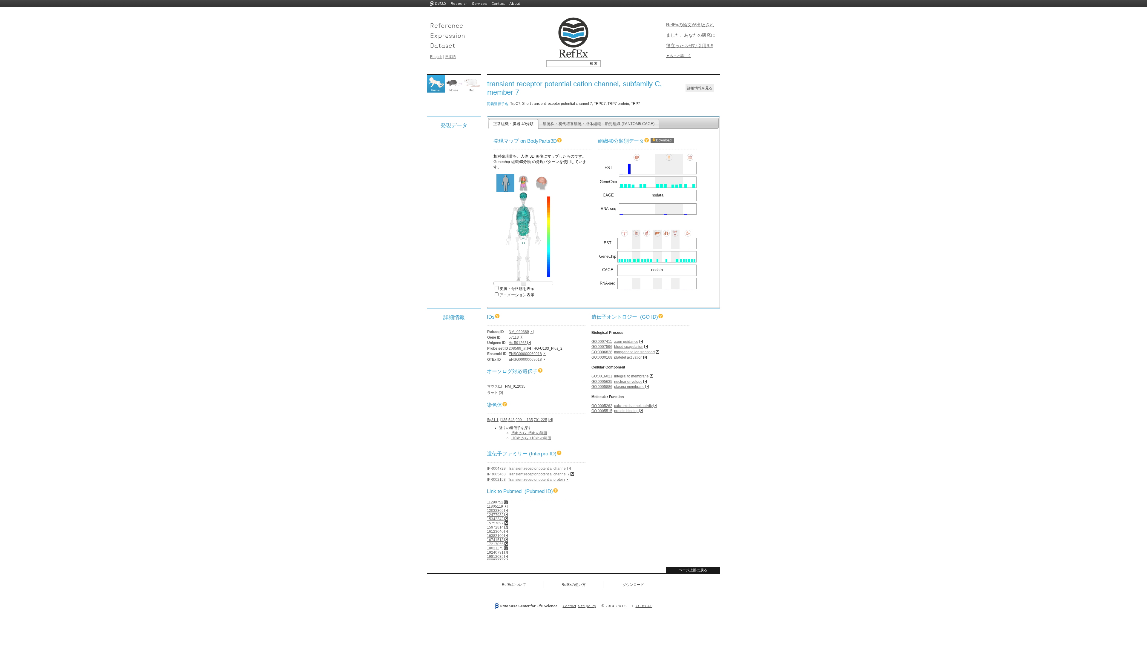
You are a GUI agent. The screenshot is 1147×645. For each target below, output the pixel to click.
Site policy (587, 605)
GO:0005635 (601, 382)
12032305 (495, 511)
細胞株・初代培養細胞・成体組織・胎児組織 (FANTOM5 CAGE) (598, 124)
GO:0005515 (601, 411)
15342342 (495, 519)
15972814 (495, 527)
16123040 (495, 531)
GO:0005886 (601, 387)
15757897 (495, 523)
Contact (498, 3)
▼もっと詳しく (678, 56)
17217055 (495, 544)
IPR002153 (496, 479)
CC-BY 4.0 (644, 605)
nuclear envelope (628, 382)
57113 (514, 337)
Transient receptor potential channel (537, 468)
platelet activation (628, 357)
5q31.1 (493, 420)
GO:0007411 (601, 342)
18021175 (495, 548)
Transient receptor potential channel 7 (539, 474)
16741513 (495, 540)
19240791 (495, 552)
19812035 (495, 557)
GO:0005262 (601, 406)
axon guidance (626, 342)
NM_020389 (519, 332)
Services (479, 3)
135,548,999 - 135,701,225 (524, 420)
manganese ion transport (634, 352)
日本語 (450, 57)
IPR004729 (496, 468)
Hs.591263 (518, 343)
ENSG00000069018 (525, 354)
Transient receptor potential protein (536, 479)
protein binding (626, 411)
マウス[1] (494, 386)
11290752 (495, 502)
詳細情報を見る (699, 88)
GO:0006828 (601, 352)
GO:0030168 (601, 357)
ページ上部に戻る (693, 570)
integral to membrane (631, 376)
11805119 (495, 506)
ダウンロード (633, 585)
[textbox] (567, 63)
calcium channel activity (633, 406)
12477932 (495, 515)
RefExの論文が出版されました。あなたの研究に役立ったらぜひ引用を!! (690, 35)
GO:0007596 (601, 347)
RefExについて (514, 585)
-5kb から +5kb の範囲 (529, 433)
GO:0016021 (601, 376)
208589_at (517, 348)
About (514, 3)
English (436, 57)
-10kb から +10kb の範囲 (531, 438)
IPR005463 (496, 474)
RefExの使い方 (574, 585)
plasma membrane (629, 387)
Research (459, 3)
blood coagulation (628, 347)
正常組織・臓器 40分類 (513, 124)
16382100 (495, 536)
